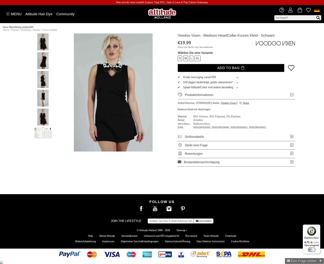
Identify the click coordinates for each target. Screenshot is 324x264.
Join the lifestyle (126, 221)
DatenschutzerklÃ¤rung (177, 241)
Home (6, 30)
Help (90, 236)
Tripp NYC (159, 2)
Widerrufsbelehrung (85, 241)
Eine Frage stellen (303, 261)
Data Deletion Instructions (210, 241)
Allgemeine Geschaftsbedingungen (139, 241)
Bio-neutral (191, 236)
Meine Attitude (107, 236)
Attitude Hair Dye (38, 14)
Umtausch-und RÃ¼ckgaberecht (161, 236)
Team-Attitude (211, 236)
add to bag (229, 68)
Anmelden (205, 221)
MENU (16, 14)
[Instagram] (169, 209)
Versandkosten (206, 47)
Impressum (108, 241)
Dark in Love (173, 2)
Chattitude (230, 236)
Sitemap (180, 230)
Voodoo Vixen (228, 103)
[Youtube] (155, 209)
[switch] (311, 249)
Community (65, 14)
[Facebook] (141, 209)
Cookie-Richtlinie (240, 241)
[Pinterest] (182, 209)
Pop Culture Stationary (195, 2)
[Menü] (318, 227)
